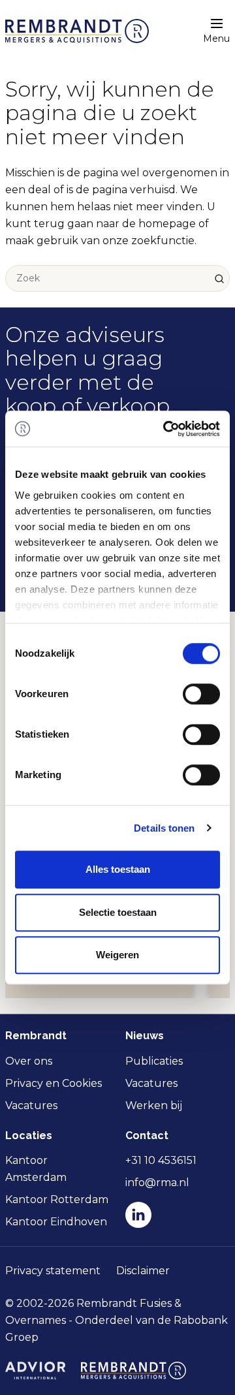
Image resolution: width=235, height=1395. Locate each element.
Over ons (28, 1061)
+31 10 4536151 (160, 1160)
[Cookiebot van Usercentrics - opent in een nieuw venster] (166, 428)
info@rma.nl (157, 1182)
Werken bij (153, 1105)
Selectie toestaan (118, 912)
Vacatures (31, 1105)
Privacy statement (53, 1270)
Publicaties (154, 1061)
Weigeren (117, 954)
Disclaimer (143, 1270)
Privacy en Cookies (53, 1083)
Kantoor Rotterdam (56, 1199)
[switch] (201, 693)
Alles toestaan (118, 869)
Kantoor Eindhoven (56, 1221)
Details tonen (164, 828)
